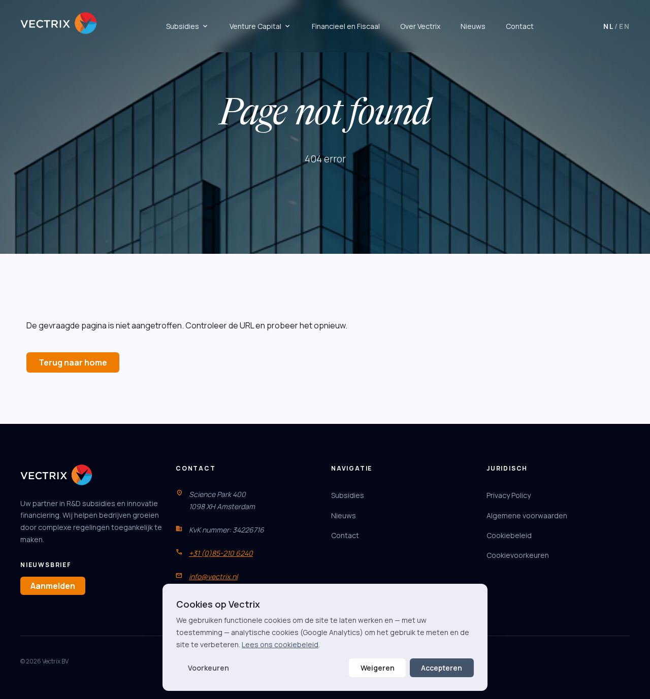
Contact (520, 26)
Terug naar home (73, 362)
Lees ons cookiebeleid (280, 644)
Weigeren (378, 668)
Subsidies (187, 26)
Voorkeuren (208, 668)
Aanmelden (52, 585)
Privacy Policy (508, 495)
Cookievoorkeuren (517, 555)
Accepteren (441, 668)
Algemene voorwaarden (526, 515)
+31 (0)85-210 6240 (221, 553)
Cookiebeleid (509, 535)
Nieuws (473, 26)
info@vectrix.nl (213, 576)
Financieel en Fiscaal (346, 26)
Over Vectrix (420, 26)
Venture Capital (260, 26)
